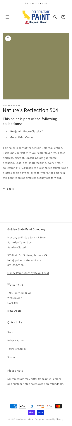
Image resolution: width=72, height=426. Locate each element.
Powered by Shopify (54, 419)
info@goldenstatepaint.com (24, 260)
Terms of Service (17, 348)
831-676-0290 (15, 265)
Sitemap (12, 357)
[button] (7, 17)
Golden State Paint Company (30, 419)
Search (11, 332)
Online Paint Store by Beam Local (28, 273)
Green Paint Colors (21, 137)
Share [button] (10, 188)
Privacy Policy (15, 340)
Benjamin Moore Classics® (26, 131)
